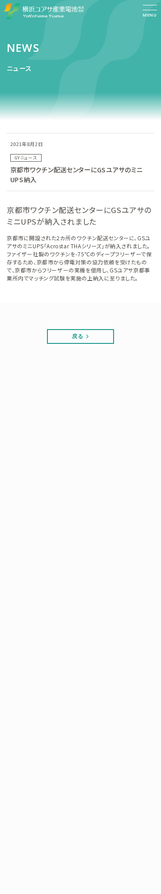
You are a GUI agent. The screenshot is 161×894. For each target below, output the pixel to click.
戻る (77, 336)
